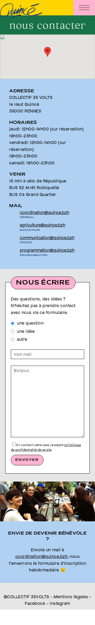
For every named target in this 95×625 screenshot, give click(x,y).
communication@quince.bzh (47, 237)
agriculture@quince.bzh (42, 224)
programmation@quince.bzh (47, 250)
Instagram (60, 603)
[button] (47, 52)
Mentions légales (71, 596)
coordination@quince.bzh (44, 212)
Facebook (35, 603)
